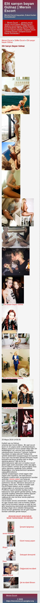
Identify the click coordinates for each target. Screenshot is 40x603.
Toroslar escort (29, 30)
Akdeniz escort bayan (12, 26)
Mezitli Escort (22, 28)
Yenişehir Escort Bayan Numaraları (17, 32)
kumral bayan (17, 518)
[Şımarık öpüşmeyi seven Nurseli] (11, 527)
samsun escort (26, 22)
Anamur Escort (11, 31)
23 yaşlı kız (28, 518)
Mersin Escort (12, 22)
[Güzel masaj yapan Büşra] (11, 541)
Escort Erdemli (10, 28)
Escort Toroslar (17, 30)
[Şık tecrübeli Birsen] (11, 583)
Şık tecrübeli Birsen (27, 583)
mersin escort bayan (12, 24)
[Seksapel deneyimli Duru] (10, 555)
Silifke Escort (28, 26)
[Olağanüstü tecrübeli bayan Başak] (10, 569)
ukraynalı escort (14, 516)
